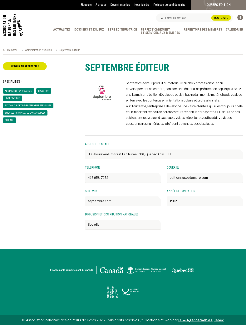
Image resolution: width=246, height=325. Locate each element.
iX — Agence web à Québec (201, 320)
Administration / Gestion (38, 50)
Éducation (43, 91)
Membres (12, 50)
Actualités (62, 29)
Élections (86, 5)
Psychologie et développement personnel (28, 105)
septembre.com (99, 201)
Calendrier (234, 29)
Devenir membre (120, 5)
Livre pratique (12, 98)
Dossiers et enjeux (89, 29)
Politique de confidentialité (169, 5)
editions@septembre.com (189, 178)
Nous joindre (142, 5)
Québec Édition (219, 5)
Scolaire (9, 120)
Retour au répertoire (25, 66)
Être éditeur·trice (122, 29)
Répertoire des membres (203, 29)
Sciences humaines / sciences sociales (25, 112)
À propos (101, 5)
